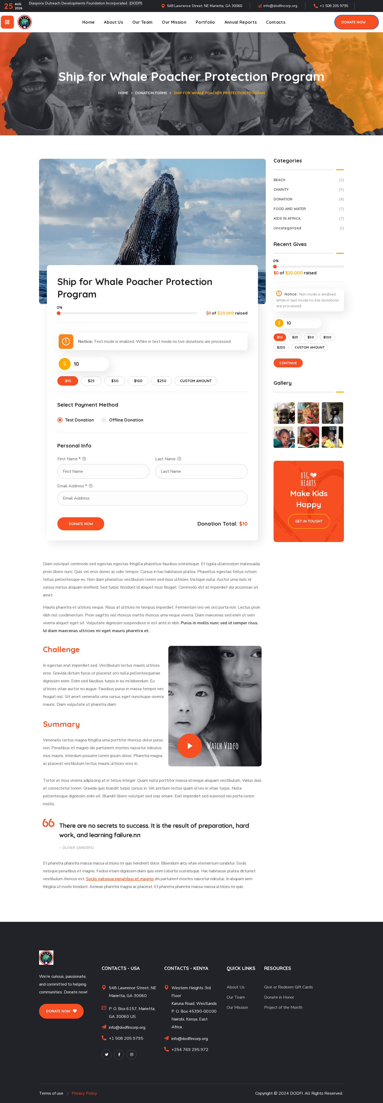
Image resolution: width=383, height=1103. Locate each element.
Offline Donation (126, 420)
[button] (356, 22)
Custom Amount (196, 381)
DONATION (309, 199)
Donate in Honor (279, 997)
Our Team (236, 997)
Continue (288, 363)
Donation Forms (151, 93)
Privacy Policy (84, 1093)
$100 (138, 381)
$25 (91, 381)
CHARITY (309, 189)
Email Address (72, 486)
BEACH (309, 180)
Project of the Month (283, 1007)
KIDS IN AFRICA (309, 218)
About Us (236, 987)
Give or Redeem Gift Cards (288, 987)
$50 (114, 381)
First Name (69, 459)
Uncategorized (309, 228)
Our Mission (237, 1007)
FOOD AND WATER (309, 208)
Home (123, 93)
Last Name (166, 459)
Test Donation (79, 420)
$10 (68, 381)
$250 (161, 381)
